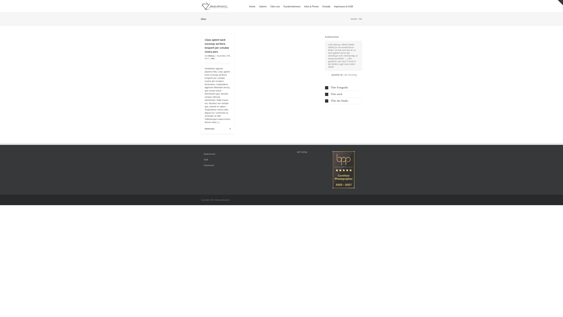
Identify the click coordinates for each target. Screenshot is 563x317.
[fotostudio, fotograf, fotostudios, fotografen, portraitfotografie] (344, 152)
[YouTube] (306, 159)
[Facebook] (302, 159)
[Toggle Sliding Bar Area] (560, 2)
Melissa (211, 56)
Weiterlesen (209, 129)
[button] (357, 6)
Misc (213, 58)
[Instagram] (298, 159)
